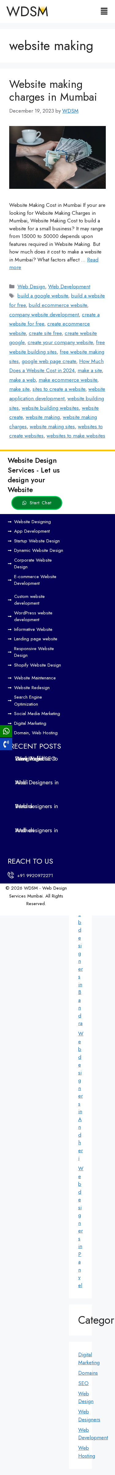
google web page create (49, 361)
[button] (104, 11)
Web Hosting (86, 1451)
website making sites (52, 426)
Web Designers (89, 1415)
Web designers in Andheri (80, 1096)
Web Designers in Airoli (37, 782)
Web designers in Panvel (80, 1227)
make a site (90, 370)
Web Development (69, 286)
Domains (88, 1372)
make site (19, 389)
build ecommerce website (58, 305)
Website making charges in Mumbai (53, 91)
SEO (83, 1383)
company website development (44, 314)
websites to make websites (76, 435)
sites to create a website (59, 389)
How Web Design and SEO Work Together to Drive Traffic (36, 758)
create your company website (60, 342)
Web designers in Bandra (80, 965)
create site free (45, 333)
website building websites (50, 408)
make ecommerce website (68, 379)
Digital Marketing (89, 1358)
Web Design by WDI (23, 911)
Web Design (31, 286)
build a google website (42, 295)
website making (43, 417)
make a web (22, 379)
